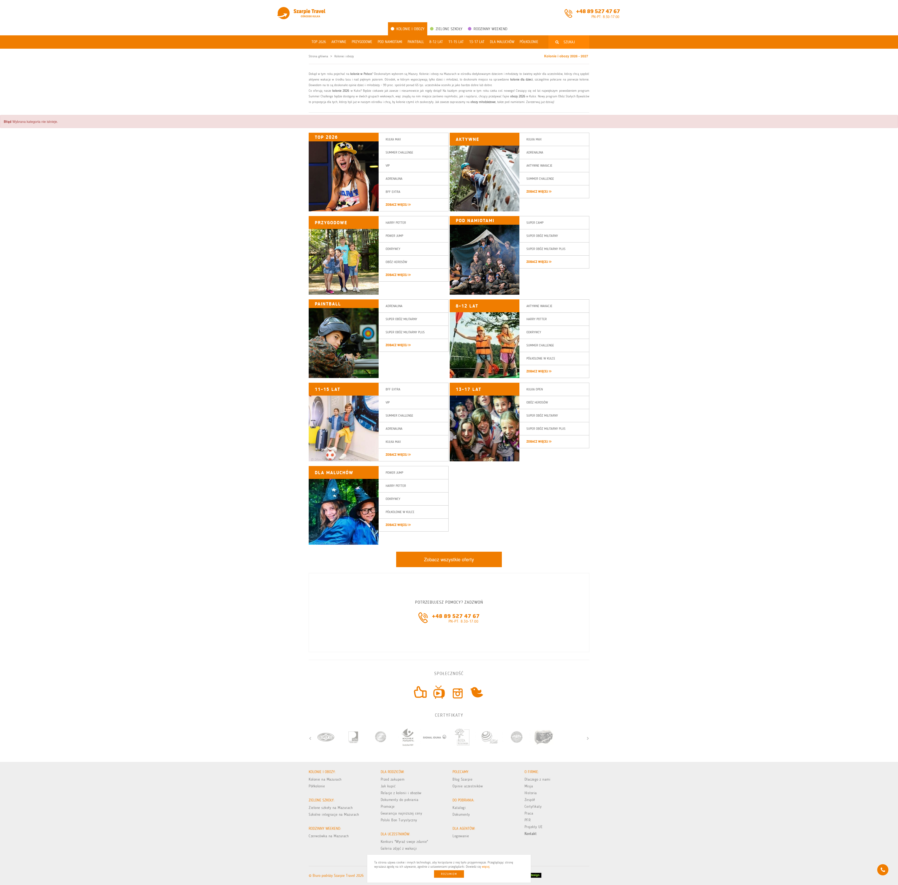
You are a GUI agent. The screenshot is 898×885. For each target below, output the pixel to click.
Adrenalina (394, 179)
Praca (529, 813)
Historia (531, 793)
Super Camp (534, 223)
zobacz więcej (397, 205)
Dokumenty (461, 814)
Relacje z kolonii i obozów (401, 793)
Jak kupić (388, 786)
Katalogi (459, 807)
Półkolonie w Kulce (540, 358)
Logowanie (461, 836)
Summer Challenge (399, 152)
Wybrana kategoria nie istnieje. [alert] (31, 121)
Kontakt (531, 833)
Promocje (388, 806)
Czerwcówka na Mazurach (329, 836)
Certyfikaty (533, 806)
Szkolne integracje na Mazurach (334, 814)
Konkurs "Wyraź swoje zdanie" (404, 841)
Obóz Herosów (396, 262)
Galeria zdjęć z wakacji (399, 848)
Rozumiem (449, 874)
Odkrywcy (393, 249)
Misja (529, 786)
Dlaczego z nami (537, 779)
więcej (485, 867)
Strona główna (318, 56)
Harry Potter (396, 223)
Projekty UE (534, 827)
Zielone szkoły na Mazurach (331, 807)
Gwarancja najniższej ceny (401, 813)
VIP (388, 166)
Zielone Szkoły (449, 28)
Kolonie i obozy (410, 28)
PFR (528, 820)
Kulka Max (393, 139)
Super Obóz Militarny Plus (545, 249)
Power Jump (394, 236)
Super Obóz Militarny (542, 236)
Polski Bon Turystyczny (399, 820)
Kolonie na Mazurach (325, 779)
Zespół (530, 799)
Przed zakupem (393, 779)
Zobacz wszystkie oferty (449, 559)
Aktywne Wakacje (539, 166)
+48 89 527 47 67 (598, 11)
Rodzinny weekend (490, 28)
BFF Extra (393, 192)
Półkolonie (317, 786)
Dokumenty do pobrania (400, 799)
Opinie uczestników (468, 786)
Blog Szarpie (462, 779)
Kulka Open (534, 389)
